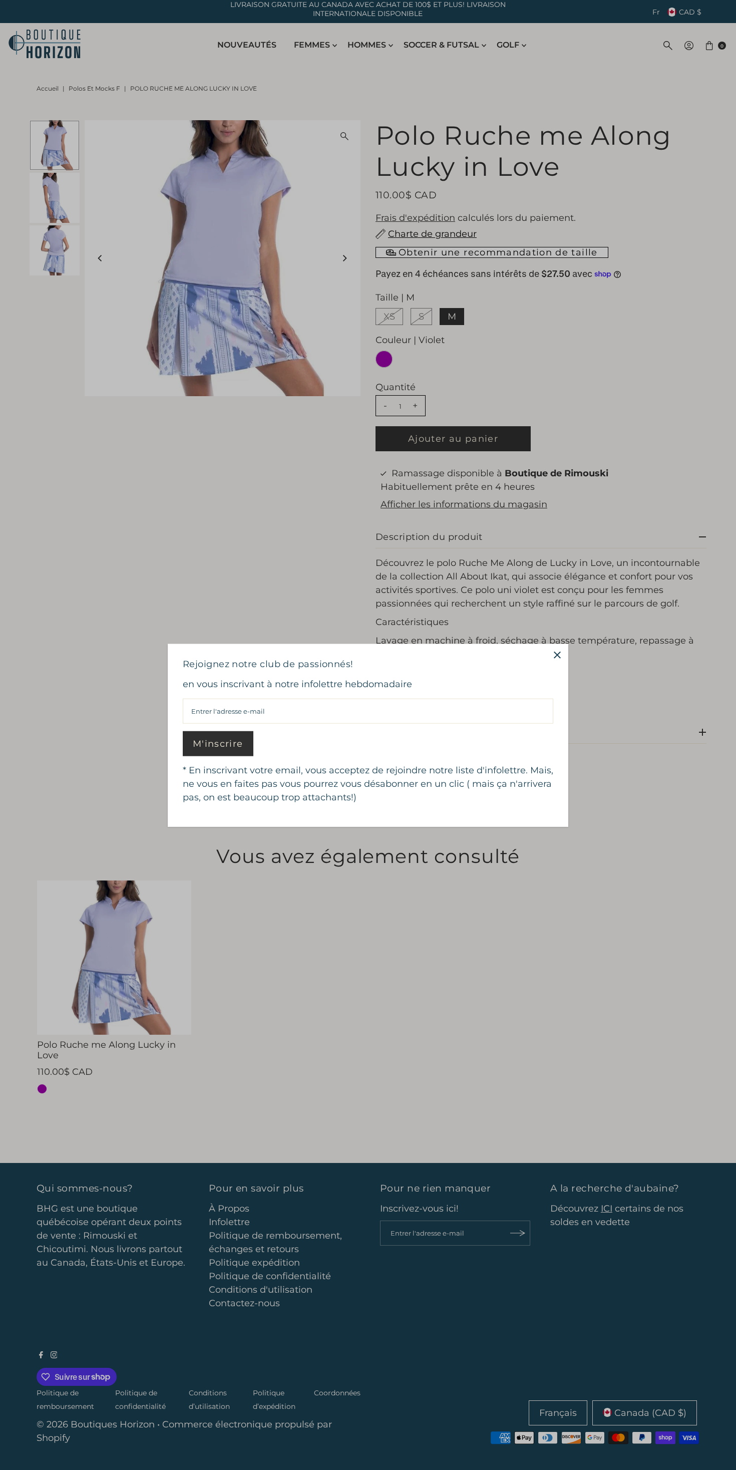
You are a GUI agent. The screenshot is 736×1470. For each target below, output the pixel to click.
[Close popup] (557, 655)
